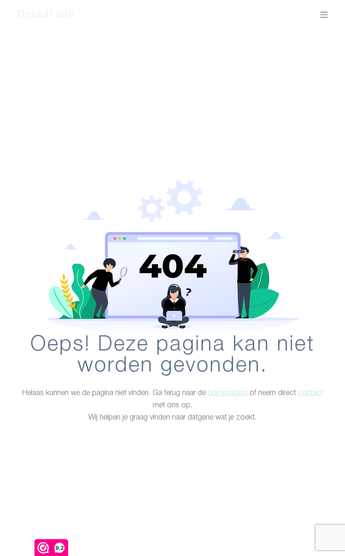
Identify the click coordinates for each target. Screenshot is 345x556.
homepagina (227, 393)
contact (310, 393)
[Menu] (324, 15)
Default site (45, 14)
